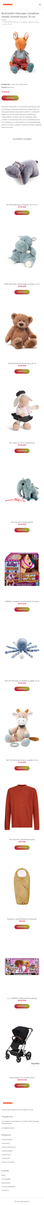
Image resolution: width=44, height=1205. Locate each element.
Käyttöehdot (6, 1183)
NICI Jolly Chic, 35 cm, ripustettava (22, 443)
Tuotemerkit (6, 1158)
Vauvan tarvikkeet (8, 1162)
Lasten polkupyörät (8, 1147)
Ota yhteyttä (6, 1179)
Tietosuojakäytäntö (9, 1187)
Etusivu (4, 20)
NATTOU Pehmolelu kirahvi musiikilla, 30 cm (22, 760)
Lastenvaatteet (7, 1151)
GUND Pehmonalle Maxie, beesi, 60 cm (22, 363)
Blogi (3, 1175)
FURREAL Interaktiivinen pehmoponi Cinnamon (22, 601)
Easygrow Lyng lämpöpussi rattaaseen (22, 919)
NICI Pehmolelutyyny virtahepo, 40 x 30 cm (22, 205)
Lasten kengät (7, 1139)
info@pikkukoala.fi (8, 1128)
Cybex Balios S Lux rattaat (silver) (22, 1078)
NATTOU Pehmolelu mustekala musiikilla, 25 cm (22, 681)
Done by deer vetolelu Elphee (22, 522)
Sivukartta (5, 1190)
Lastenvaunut (6, 1155)
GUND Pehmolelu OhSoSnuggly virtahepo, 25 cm (22, 284)
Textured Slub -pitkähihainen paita (22, 839)
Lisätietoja (10, 98)
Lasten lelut (15, 84)
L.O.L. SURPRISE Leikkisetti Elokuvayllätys (22, 998)
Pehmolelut (23, 84)
